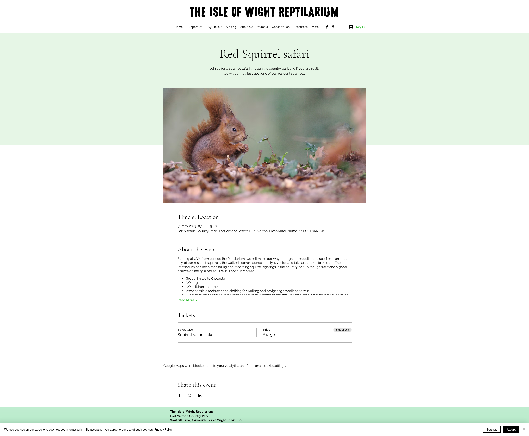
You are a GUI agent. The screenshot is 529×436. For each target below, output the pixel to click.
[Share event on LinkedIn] (200, 395)
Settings (492, 429)
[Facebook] (327, 27)
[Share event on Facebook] (179, 395)
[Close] (524, 429)
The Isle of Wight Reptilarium (264, 12)
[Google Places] (333, 27)
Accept (511, 429)
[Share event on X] (190, 395)
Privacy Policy (163, 429)
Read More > (187, 300)
